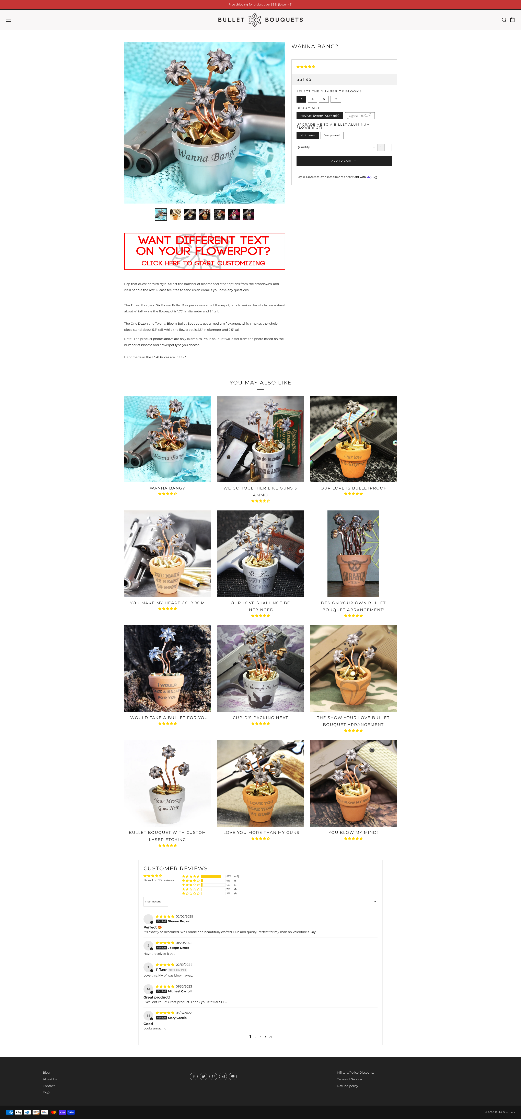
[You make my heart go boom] (167, 553)
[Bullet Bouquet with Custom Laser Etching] (167, 783)
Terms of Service (349, 1079)
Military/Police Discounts (355, 1072)
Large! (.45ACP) (360, 115)
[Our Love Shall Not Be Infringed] (260, 553)
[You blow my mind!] (353, 783)
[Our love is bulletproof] (353, 439)
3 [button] (260, 1037)
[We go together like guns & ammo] (260, 439)
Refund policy (347, 1086)
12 (335, 99)
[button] (306, 67)
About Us (50, 1079)
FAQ (46, 1093)
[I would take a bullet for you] (167, 668)
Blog (46, 1072)
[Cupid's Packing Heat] (260, 668)
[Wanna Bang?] (167, 439)
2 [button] (255, 1037)
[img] (165, 916)
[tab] (161, 214)
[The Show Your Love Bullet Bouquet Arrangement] (353, 668)
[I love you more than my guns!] (260, 783)
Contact (49, 1086)
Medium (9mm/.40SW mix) (319, 115)
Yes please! (332, 135)
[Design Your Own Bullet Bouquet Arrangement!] (353, 553)
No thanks (307, 135)
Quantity (303, 147)
